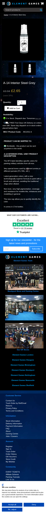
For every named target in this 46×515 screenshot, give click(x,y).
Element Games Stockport (23, 370)
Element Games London (23, 355)
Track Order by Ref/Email (16, 403)
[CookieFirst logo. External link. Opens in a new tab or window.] (3, 485)
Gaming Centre (12, 434)
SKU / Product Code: (12, 132)
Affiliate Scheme (12, 474)
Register (9, 446)
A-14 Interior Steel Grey (18, 15)
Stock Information (13, 421)
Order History (11, 454)
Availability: (8, 115)
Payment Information (14, 426)
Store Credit (10, 459)
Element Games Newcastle (23, 380)
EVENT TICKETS (13, 472)
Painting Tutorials (13, 477)
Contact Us (10, 401)
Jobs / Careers (12, 436)
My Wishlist (10, 462)
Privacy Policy (11, 408)
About (8, 431)
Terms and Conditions (14, 411)
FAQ (7, 429)
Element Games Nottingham (23, 375)
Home (6, 15)
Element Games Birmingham (23, 365)
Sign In (8, 449)
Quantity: (7, 102)
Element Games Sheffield (23, 385)
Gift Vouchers (11, 457)
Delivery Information (14, 423)
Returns (9, 406)
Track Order (10, 451)
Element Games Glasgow (23, 360)
